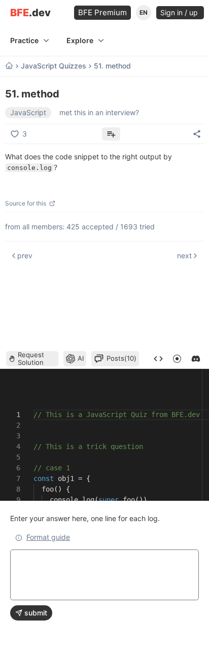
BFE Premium (102, 12)
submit (35, 612)
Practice (24, 40)
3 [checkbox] (24, 133)
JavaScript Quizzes (53, 66)
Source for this (25, 203)
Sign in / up (180, 12)
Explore (79, 40)
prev (24, 255)
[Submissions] (158, 359)
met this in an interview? (99, 112)
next (184, 255)
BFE (30, 13)
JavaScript (28, 112)
